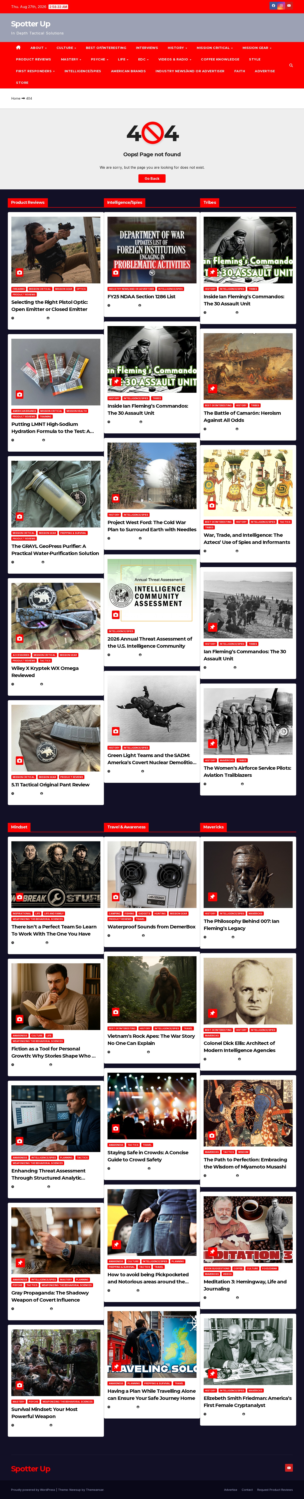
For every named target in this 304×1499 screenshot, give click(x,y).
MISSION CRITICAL (214, 48)
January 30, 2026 (31, 1064)
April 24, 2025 (220, 429)
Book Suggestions (217, 1268)
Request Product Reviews (275, 1489)
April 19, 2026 (124, 538)
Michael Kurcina (58, 684)
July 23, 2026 (27, 440)
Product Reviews (33, 59)
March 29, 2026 (125, 935)
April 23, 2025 (220, 551)
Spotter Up (30, 23)
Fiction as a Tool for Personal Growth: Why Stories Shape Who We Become (55, 1056)
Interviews (147, 48)
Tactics (45, 660)
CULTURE (65, 48)
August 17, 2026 (30, 318)
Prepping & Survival (73, 533)
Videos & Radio (173, 59)
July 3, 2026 (26, 793)
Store (22, 83)
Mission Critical (40, 289)
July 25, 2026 (123, 305)
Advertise (265, 71)
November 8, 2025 (31, 1425)
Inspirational (22, 913)
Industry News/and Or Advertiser (190, 71)
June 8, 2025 (123, 1290)
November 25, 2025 (128, 1168)
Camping (114, 913)
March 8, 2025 (220, 1175)
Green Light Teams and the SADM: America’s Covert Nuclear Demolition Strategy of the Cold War (151, 762)
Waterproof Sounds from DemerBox (151, 927)
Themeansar (94, 1489)
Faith (239, 71)
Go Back (152, 178)
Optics (81, 289)
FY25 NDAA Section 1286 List (141, 297)
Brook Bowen (157, 935)
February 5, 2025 (223, 784)
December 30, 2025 (128, 1052)
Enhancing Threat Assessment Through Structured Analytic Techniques (48, 1178)
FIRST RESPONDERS (34, 71)
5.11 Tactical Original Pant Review (50, 785)
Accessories (21, 655)
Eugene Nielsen (63, 318)
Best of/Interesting (106, 48)
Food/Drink (269, 1268)
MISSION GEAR (256, 48)
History (176, 48)
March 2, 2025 (220, 1297)
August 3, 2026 (29, 942)
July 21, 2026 (27, 562)
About (37, 48)
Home (15, 98)
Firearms (19, 289)
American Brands (128, 71)
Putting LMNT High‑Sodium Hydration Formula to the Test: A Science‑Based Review (50, 431)
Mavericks (227, 760)
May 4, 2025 (218, 937)
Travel (140, 919)
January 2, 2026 (30, 1186)
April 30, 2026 (124, 421)
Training (45, 416)
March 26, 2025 (221, 1059)
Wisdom (243, 1152)
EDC (142, 59)
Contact (247, 1489)
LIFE (122, 59)
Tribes (156, 398)
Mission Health (77, 411)
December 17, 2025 (31, 1308)
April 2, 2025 (219, 667)
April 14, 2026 (124, 654)
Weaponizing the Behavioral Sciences (38, 919)
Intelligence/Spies (83, 71)
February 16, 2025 (223, 1414)
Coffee (238, 1268)
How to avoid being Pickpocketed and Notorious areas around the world (148, 1282)
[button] (291, 65)
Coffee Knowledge (220, 59)
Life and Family (54, 913)
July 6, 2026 (26, 684)
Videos (227, 1274)
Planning (66, 1157)
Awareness (20, 1035)
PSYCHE (98, 59)
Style (255, 59)
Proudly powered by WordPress (33, 1489)
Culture (37, 1035)
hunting (160, 913)
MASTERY (70, 59)
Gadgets (144, 913)
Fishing (129, 913)
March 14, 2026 (125, 771)
